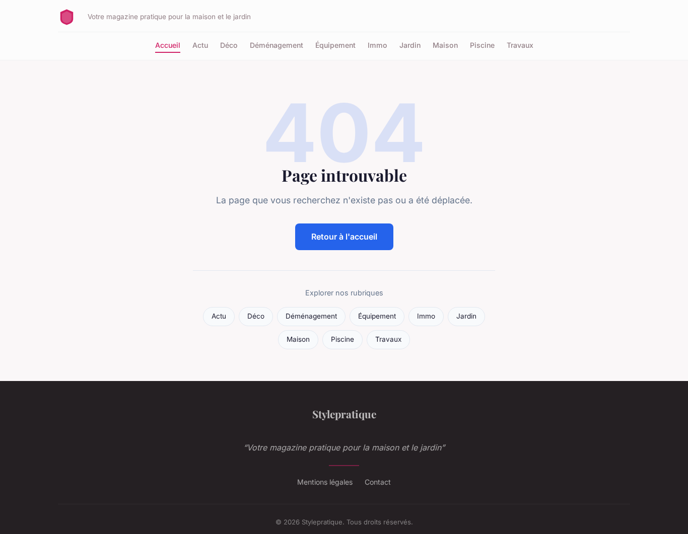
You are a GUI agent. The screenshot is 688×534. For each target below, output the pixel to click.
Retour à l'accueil (344, 237)
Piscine (482, 45)
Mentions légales (325, 482)
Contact (378, 482)
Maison (445, 45)
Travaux (520, 45)
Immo (377, 45)
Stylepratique (344, 414)
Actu (200, 45)
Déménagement (276, 45)
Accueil (167, 45)
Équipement (335, 45)
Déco (229, 45)
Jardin (410, 45)
